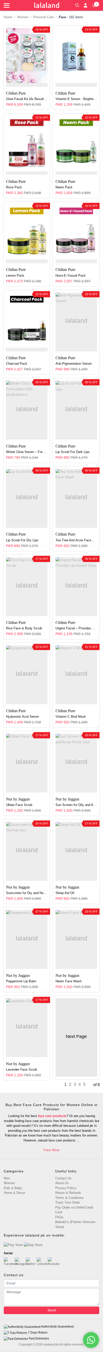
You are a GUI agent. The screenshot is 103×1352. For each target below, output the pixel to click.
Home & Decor (14, 1193)
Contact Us (63, 1178)
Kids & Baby (13, 1188)
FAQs (59, 1217)
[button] (77, 4)
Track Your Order (67, 1202)
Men (7, 1178)
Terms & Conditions (69, 1198)
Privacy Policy (65, 1188)
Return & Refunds (68, 1193)
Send (52, 1310)
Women (22, 17)
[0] (94, 4)
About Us (62, 1183)
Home (8, 17)
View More (51, 1150)
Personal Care (43, 17)
